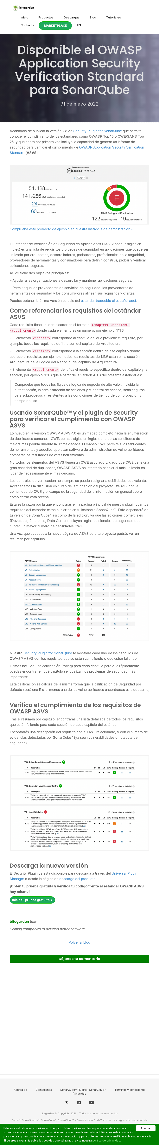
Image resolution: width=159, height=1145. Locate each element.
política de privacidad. (106, 1140)
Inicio (24, 17)
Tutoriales (113, 17)
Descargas (72, 17)
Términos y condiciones (130, 1089)
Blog (93, 17)
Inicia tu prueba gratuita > (32, 900)
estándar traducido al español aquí (108, 301)
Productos (46, 17)
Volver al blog (79, 942)
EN (79, 25)
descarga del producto (77, 879)
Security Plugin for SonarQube (97, 131)
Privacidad (79, 1093)
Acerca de (20, 1089)
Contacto (27, 25)
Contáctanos (44, 1089)
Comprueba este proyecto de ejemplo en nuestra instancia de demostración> (71, 229)
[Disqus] (79, 1017)
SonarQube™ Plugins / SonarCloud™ (83, 1089)
